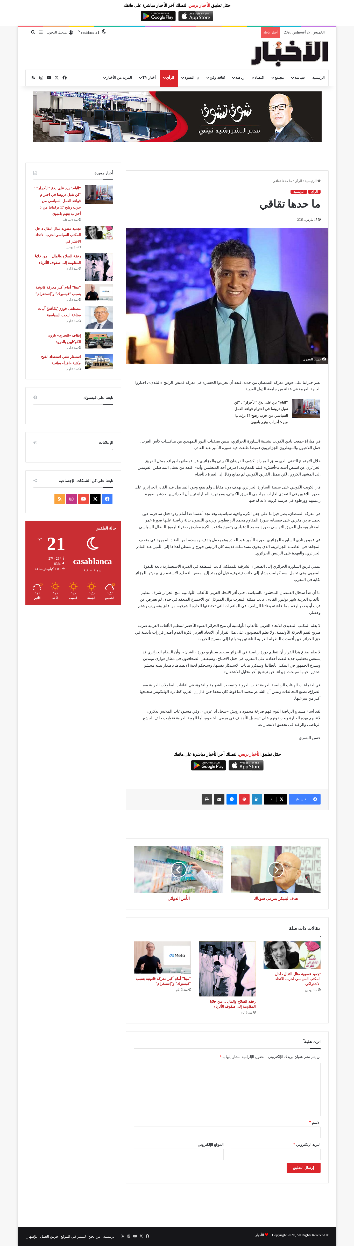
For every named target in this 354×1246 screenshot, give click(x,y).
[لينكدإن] (257, 799)
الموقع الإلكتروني (211, 1145)
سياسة (299, 77)
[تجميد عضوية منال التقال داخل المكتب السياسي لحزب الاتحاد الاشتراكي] (292, 955)
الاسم (315, 1122)
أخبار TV (148, 77)
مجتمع (279, 77)
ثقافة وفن (217, 77)
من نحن (94, 1236)
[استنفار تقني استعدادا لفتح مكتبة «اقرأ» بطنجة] (99, 361)
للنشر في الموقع (73, 1236)
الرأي (170, 77)
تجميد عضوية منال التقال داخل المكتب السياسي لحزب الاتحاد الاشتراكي (298, 979)
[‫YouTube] (83, 499)
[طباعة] (207, 799)
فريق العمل (49, 1236)
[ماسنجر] (231, 799)
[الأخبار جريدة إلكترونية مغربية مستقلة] (290, 54)
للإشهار (32, 1236)
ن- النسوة (192, 77)
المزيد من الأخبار (119, 77)
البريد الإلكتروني (307, 1145)
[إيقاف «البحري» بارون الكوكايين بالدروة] (99, 340)
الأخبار (259, 1235)
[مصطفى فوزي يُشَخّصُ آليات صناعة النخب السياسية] (99, 317)
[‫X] (95, 499)
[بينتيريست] (244, 799)
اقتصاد (259, 77)
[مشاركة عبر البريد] (219, 799)
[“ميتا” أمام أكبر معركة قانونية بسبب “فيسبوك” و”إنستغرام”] (162, 957)
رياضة (239, 77)
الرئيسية (318, 77)
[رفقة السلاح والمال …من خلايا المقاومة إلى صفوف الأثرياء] (227, 968)
